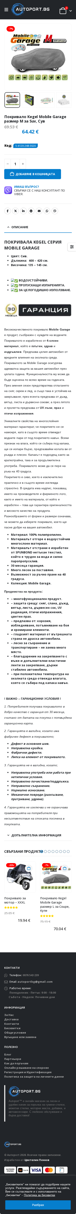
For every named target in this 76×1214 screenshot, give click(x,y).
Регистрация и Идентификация (28, 1072)
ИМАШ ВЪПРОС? (39, 190)
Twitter (15, 211)
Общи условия (15, 1032)
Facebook (7, 211)
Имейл (39, 211)
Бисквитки (12, 1028)
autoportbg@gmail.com (35, 981)
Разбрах (38, 1205)
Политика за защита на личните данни (34, 1076)
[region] (38, 1195)
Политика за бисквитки (39, 1195)
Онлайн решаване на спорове (26, 1068)
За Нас (9, 1015)
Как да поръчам (16, 1063)
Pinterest (31, 211)
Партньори (12, 1059)
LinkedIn (23, 211)
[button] (7, 9)
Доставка (11, 1019)
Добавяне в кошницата (35, 174)
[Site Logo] (30, 9)
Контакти (11, 1024)
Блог (7, 1054)
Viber (55, 211)
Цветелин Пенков (36, 1160)
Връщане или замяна (20, 1037)
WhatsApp (46, 211)
